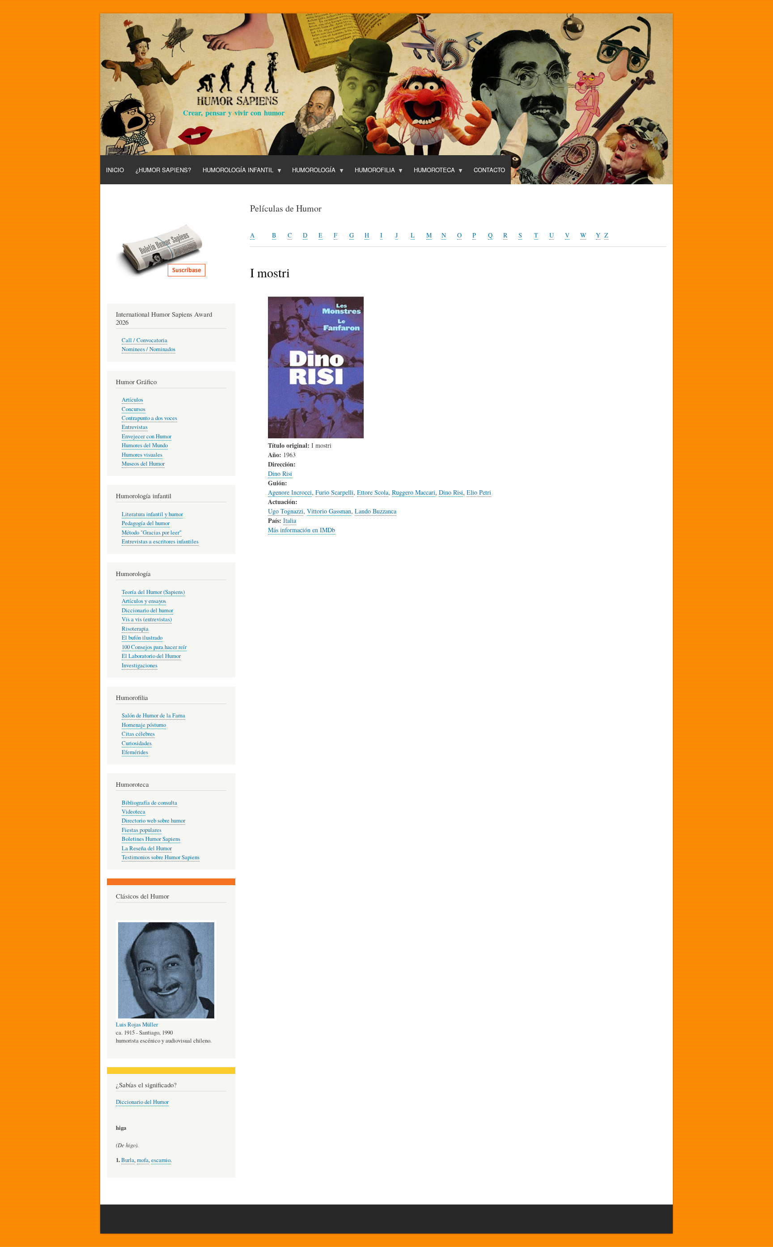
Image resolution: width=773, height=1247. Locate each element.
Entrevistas (135, 427)
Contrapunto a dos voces (149, 418)
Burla (127, 1160)
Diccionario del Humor (142, 1102)
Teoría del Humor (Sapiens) (153, 592)
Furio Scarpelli (334, 492)
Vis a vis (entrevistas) (147, 619)
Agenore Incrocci (290, 492)
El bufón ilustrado (142, 637)
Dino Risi (280, 473)
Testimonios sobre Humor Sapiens (161, 857)
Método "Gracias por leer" (152, 532)
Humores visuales (142, 454)
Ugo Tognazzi (285, 511)
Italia (289, 520)
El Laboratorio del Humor (151, 656)
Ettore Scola (372, 492)
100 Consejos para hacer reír (154, 647)
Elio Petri (479, 492)
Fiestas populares (141, 830)
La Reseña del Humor (147, 848)
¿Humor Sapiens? (163, 169)
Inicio (115, 169)
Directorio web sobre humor (153, 820)
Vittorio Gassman (329, 511)
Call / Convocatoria (144, 340)
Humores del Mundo (145, 445)
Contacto (489, 169)
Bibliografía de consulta (149, 802)
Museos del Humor (143, 463)
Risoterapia (135, 628)
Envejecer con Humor (146, 436)
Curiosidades (137, 743)
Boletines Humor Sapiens (151, 839)
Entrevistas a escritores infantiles (160, 541)
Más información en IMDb (301, 530)
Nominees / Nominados (148, 349)
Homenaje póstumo (144, 725)
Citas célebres (138, 734)
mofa (143, 1160)
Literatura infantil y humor (152, 514)
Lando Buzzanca (375, 511)
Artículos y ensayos (144, 601)
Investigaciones (139, 665)
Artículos (132, 399)
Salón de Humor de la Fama (153, 715)
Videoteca (133, 811)
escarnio (160, 1160)
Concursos (133, 409)
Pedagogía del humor (146, 523)
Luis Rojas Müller (137, 1024)
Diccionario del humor (147, 610)
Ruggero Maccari (413, 492)
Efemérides (135, 752)
